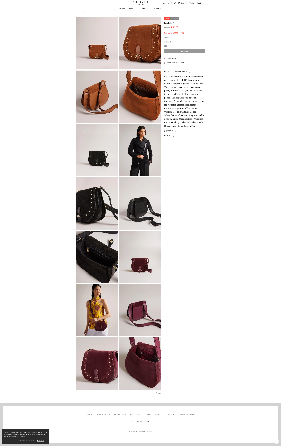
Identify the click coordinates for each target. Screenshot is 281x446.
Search (89, 414)
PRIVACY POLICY (26, 441)
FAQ (148, 414)
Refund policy (135, 414)
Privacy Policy (120, 414)
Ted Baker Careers (187, 414)
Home (77, 13)
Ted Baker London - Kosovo (140, 3)
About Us (171, 414)
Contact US (158, 414)
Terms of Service (103, 414)
